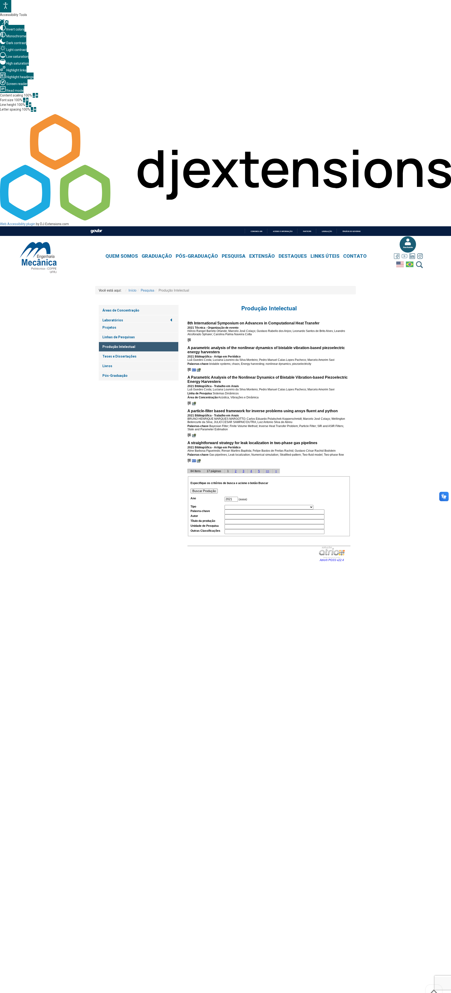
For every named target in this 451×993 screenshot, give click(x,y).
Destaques (293, 256)
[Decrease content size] (34, 95)
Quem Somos (121, 256)
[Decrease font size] (24, 100)
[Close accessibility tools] (6, 22)
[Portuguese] (410, 263)
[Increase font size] (27, 100)
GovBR (96, 231)
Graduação (157, 256)
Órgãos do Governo (351, 231)
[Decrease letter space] (32, 109)
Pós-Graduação (197, 256)
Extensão (262, 256)
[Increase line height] (30, 104)
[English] (400, 263)
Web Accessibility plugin (17, 224)
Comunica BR (256, 231)
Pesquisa (233, 256)
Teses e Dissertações (119, 356)
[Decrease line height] (27, 104)
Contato (355, 256)
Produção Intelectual (118, 347)
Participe (307, 231)
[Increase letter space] (35, 109)
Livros (107, 366)
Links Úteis (325, 256)
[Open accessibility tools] (5, 6)
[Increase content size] (37, 95)
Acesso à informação (282, 231)
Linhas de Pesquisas (118, 337)
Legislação (327, 231)
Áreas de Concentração (120, 310)
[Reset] (2, 22)
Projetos (109, 327)
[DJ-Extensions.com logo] (225, 219)
